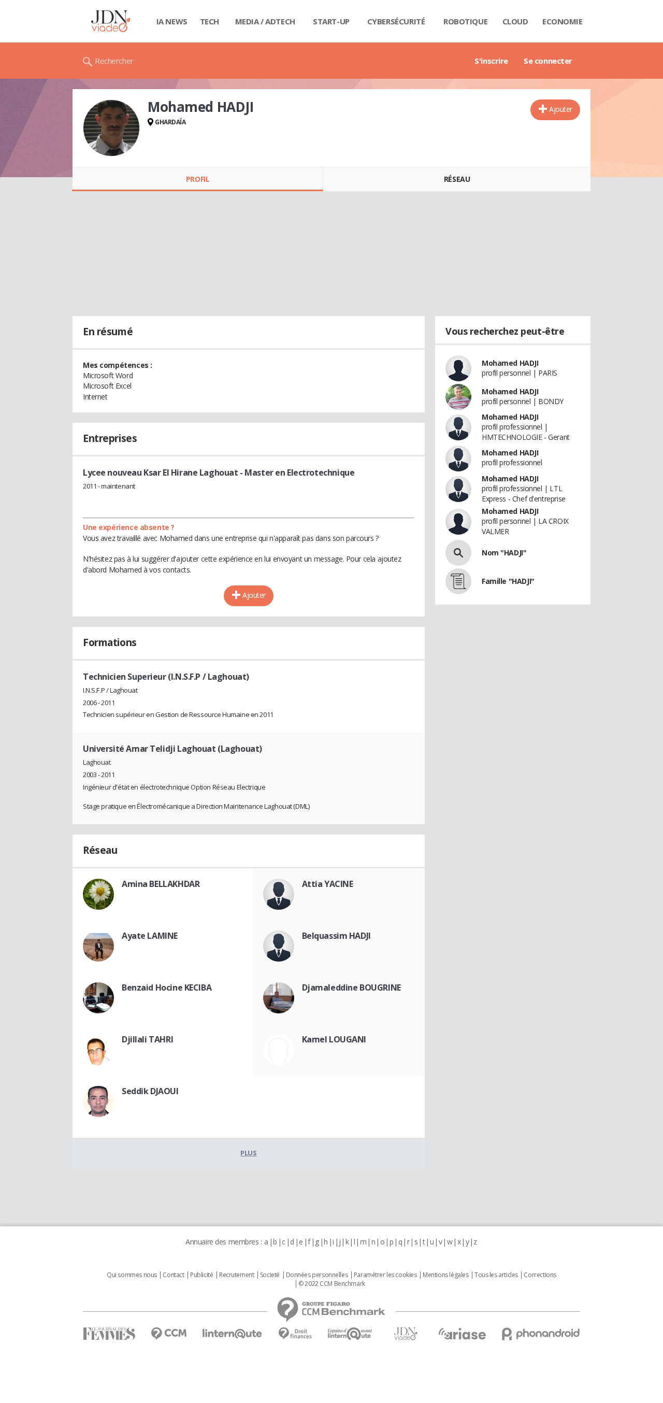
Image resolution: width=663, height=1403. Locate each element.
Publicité (201, 1275)
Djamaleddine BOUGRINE (351, 987)
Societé (270, 1275)
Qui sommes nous (132, 1275)
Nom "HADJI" (504, 552)
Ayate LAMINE (150, 935)
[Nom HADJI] (458, 553)
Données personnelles (317, 1275)
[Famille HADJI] (458, 581)
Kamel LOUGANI (334, 1039)
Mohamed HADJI (510, 363)
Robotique (465, 21)
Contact (173, 1275)
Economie (562, 21)
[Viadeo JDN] (405, 1333)
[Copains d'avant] (350, 1333)
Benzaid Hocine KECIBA (166, 987)
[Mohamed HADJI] (111, 127)
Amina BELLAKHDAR (160, 884)
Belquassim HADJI (336, 935)
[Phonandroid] (541, 1333)
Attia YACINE (327, 884)
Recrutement (236, 1275)
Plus (248, 1152)
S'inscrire (491, 60)
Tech (209, 21)
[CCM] (168, 1333)
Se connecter (548, 60)
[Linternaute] (233, 1334)
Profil (197, 179)
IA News (172, 21)
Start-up (331, 21)
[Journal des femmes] (109, 1333)
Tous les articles (496, 1275)
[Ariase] (462, 1333)
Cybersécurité (396, 21)
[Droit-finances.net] (295, 1333)
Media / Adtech (265, 21)
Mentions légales (445, 1275)
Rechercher (114, 60)
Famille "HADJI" (508, 581)
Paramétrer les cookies (385, 1275)
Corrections (540, 1275)
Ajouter (560, 109)
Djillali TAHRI (147, 1039)
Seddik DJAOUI (150, 1091)
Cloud (515, 21)
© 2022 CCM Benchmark (331, 1283)
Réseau (457, 179)
